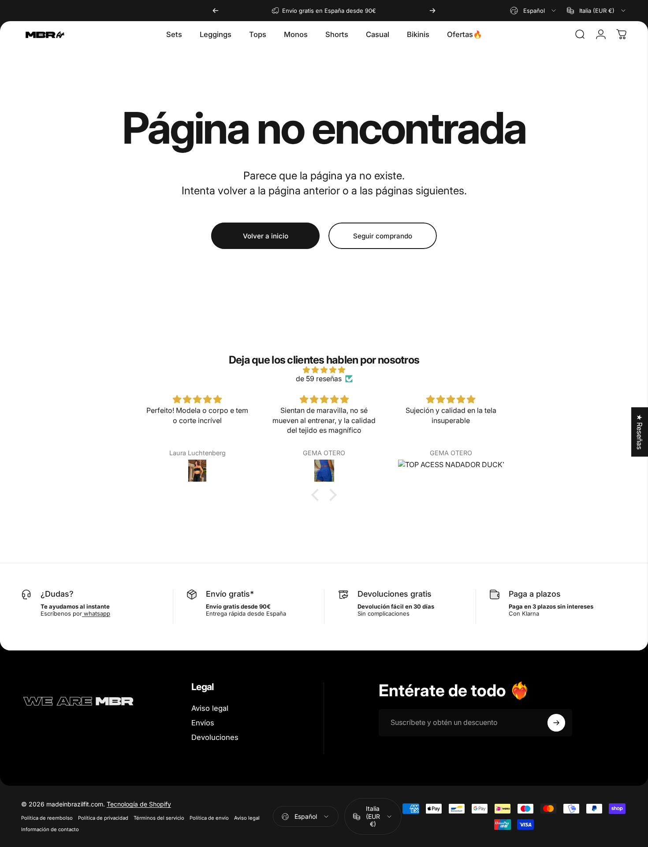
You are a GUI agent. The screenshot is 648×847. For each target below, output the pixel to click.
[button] (317, 495)
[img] (324, 369)
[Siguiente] (432, 10)
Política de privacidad (103, 818)
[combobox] (533, 10)
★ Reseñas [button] (639, 432)
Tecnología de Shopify (139, 804)
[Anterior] (215, 10)
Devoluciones (214, 737)
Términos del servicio (159, 818)
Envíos (202, 722)
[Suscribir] (556, 723)
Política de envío (209, 818)
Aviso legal (209, 708)
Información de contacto (50, 829)
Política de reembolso (47, 818)
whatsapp (96, 613)
